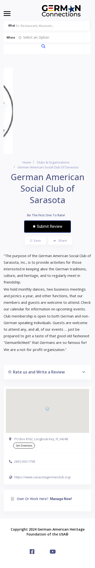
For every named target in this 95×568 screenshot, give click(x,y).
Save (37, 240)
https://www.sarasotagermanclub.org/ (42, 477)
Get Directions (24, 445)
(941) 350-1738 (24, 461)
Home (26, 162)
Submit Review (49, 226)
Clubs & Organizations (53, 162)
